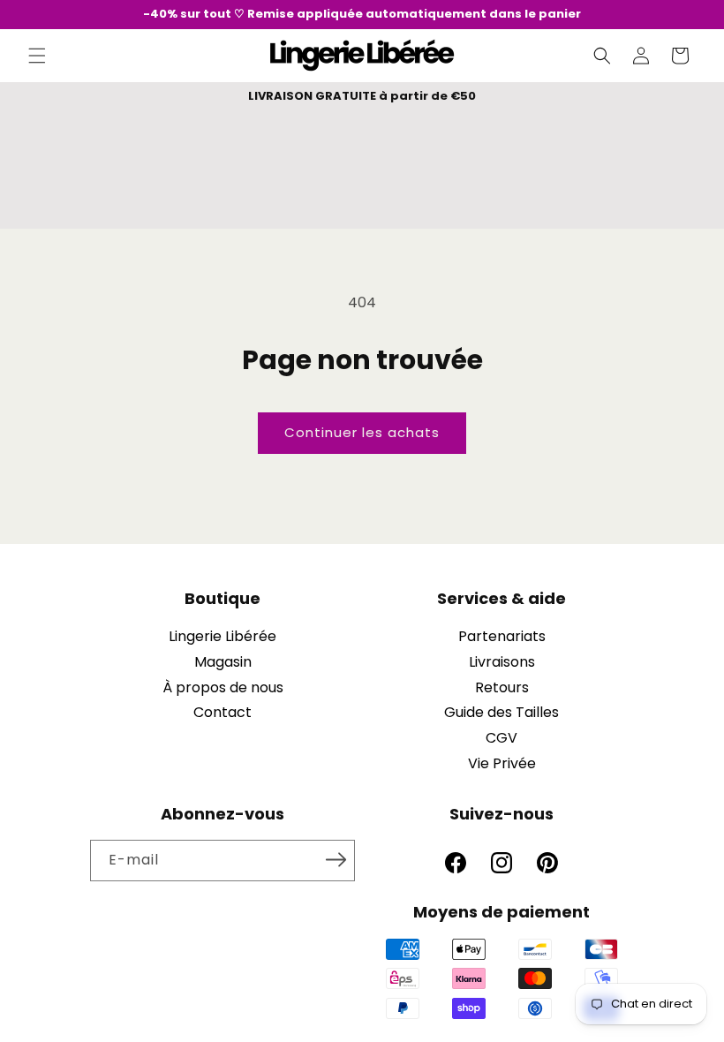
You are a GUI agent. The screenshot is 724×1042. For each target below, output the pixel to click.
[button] (37, 55)
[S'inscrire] (335, 859)
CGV (501, 738)
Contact (222, 712)
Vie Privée (502, 763)
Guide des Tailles (501, 712)
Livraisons (502, 662)
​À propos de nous (222, 687)
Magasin (223, 662)
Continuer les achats (362, 432)
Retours (502, 687)
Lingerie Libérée (222, 636)
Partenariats (502, 636)
